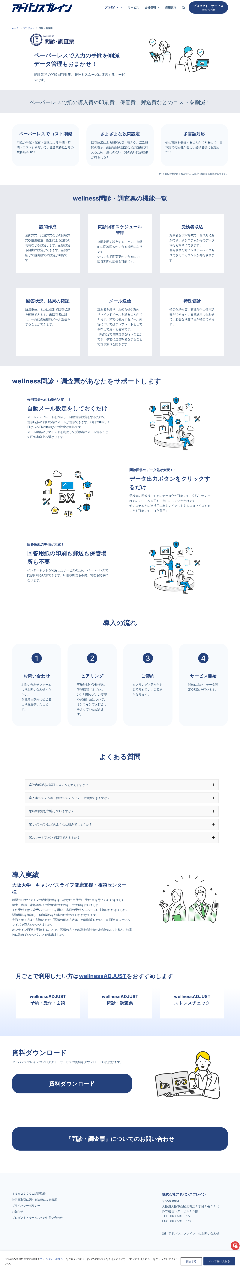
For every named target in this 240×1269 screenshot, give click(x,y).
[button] (122, 784)
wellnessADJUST (103, 976)
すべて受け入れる (219, 1261)
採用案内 (170, 7)
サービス (133, 7)
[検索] (183, 7)
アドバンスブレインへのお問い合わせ (193, 1233)
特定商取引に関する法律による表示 (34, 1199)
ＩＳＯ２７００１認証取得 (29, 1193)
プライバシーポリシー (52, 1259)
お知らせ (17, 1211)
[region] (120, 1260)
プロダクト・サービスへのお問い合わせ (37, 1217)
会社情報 (150, 7)
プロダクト (112, 7)
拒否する (191, 1261)
